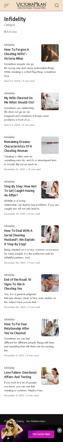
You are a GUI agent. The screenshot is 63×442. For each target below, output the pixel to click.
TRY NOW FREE (41, 434)
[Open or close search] (56, 5)
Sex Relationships (36, 421)
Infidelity (9, 45)
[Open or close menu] (7, 5)
